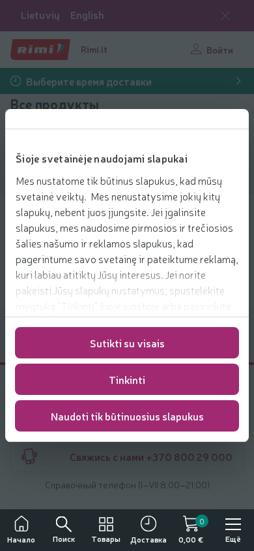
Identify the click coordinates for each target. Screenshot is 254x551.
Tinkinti (127, 379)
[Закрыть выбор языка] (225, 16)
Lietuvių (40, 15)
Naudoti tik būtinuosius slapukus (127, 416)
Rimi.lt (94, 49)
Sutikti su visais (127, 343)
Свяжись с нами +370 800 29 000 (151, 456)
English (87, 15)
